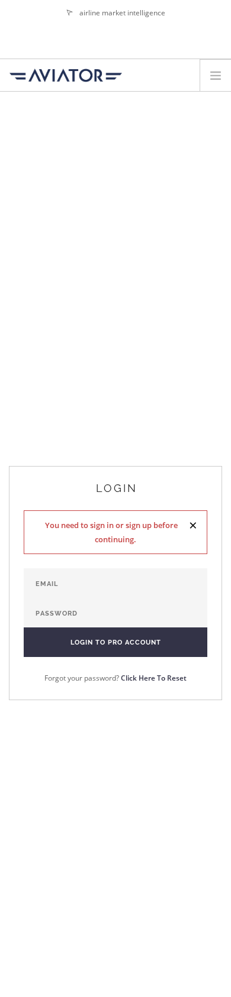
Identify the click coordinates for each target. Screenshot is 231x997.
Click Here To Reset (154, 678)
